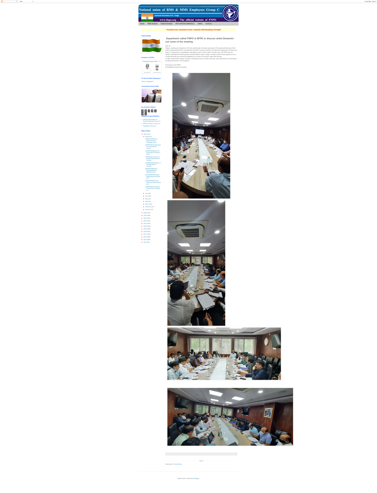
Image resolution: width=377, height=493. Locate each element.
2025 (145, 213)
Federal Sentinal (166, 24)
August (147, 136)
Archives (209, 24)
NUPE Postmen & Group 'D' (151, 123)
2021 (145, 223)
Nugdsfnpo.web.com (149, 126)
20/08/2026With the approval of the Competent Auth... (151, 140)
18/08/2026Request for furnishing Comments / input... (152, 152)
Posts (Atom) (178, 464)
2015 (145, 239)
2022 (145, 221)
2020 (145, 226)
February (148, 206)
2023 (145, 218)
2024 (145, 215)
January (148, 209)
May (146, 199)
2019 (145, 229)
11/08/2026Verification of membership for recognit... (153, 164)
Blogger (196, 478)
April (146, 201)
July (146, 193)
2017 (145, 234)
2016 (145, 237)
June (147, 196)
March (147, 204)
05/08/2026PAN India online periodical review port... (153, 182)
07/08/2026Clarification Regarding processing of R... (152, 176)
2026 (145, 134)
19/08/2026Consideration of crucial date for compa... (153, 146)
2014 (145, 242)
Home (142, 24)
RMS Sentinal (152, 24)
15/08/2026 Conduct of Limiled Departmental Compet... (152, 158)
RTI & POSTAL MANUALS (185, 24)
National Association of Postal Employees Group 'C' (152, 120)
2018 (145, 231)
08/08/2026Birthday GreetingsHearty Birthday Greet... (151, 170)
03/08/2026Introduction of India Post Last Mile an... (152, 188)
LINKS (200, 24)
